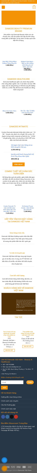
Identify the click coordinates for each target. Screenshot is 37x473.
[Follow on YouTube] (16, 417)
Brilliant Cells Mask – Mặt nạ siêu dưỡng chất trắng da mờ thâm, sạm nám (27, 64)
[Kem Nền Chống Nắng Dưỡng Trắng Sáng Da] (9, 51)
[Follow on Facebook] (3, 417)
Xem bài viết (9, 350)
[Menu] (3, 7)
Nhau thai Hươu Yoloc (9, 111)
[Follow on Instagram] (7, 417)
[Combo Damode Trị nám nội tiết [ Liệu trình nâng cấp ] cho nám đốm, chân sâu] (9, 196)
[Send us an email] (12, 417)
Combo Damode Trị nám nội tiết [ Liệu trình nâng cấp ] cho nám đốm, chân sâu (9, 208)
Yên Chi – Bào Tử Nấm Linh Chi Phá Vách (28, 111)
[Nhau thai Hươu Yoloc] (9, 101)
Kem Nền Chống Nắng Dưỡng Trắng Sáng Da (9, 62)
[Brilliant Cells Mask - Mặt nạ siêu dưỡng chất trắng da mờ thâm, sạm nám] (27, 51)
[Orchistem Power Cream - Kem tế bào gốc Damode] (27, 196)
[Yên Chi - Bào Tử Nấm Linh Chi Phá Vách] (27, 101)
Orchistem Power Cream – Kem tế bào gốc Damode (27, 207)
